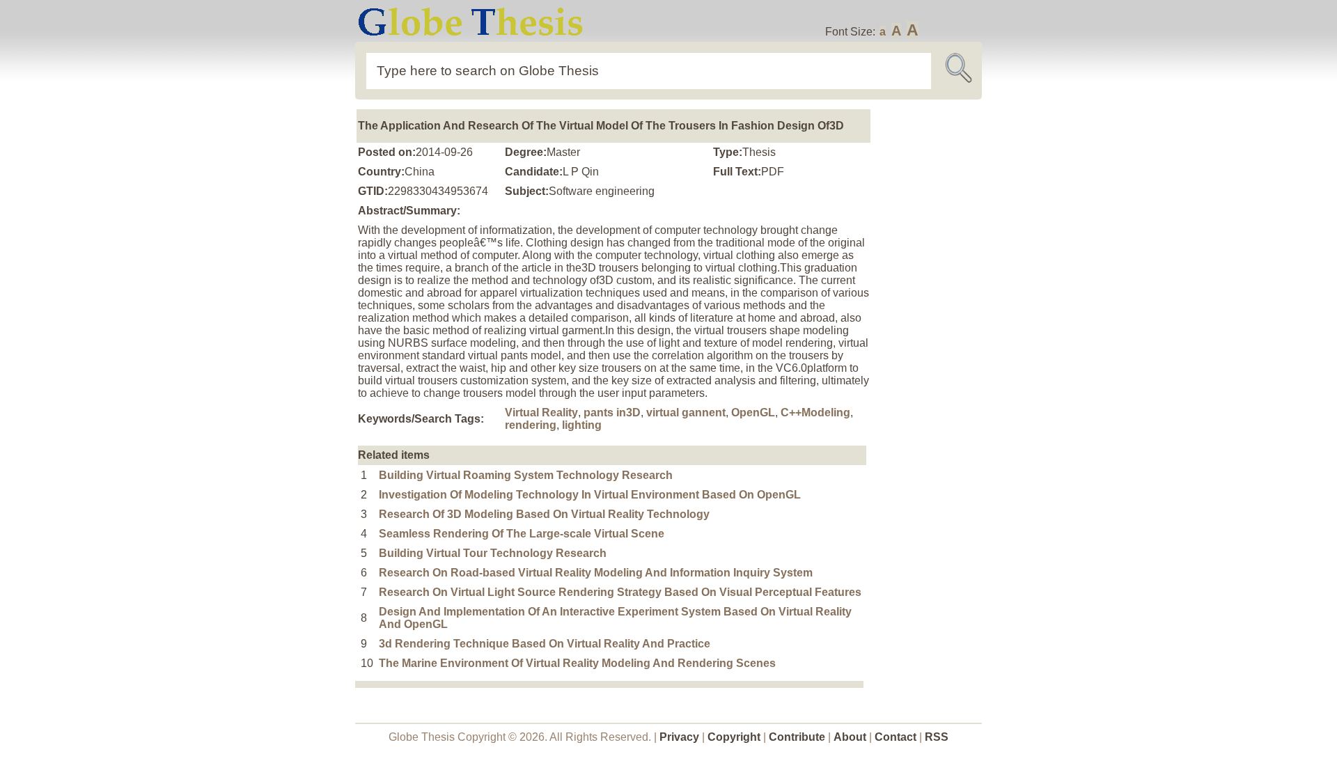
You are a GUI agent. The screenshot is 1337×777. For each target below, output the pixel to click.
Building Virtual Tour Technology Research (493, 553)
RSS (936, 737)
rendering (530, 425)
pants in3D (612, 412)
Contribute (797, 737)
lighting (582, 425)
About (850, 737)
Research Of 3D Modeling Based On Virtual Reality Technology (544, 514)
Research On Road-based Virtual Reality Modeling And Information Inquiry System (596, 573)
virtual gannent (686, 412)
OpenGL (753, 412)
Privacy (679, 737)
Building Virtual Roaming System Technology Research (526, 475)
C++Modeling (815, 412)
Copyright (733, 737)
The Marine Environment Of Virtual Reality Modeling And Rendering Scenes (577, 663)
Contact (897, 737)
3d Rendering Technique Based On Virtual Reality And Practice (544, 644)
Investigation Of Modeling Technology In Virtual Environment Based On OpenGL (590, 495)
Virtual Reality (541, 412)
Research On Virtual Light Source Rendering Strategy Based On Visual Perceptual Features (620, 592)
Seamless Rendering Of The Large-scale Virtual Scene (521, 534)
